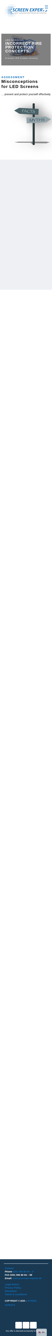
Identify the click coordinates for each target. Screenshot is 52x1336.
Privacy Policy (13, 1287)
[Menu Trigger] (46, 7)
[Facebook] (18, 1325)
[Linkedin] (26, 1325)
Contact (9, 1268)
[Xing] (33, 1325)
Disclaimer (11, 1291)
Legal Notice (12, 1284)
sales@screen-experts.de (27, 1278)
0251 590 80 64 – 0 (23, 1271)
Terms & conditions (16, 1294)
